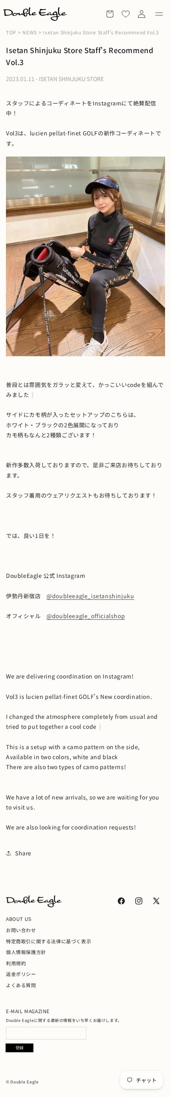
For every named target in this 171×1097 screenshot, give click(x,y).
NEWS (29, 32)
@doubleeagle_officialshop (86, 616)
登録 (19, 1047)
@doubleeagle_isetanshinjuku (90, 596)
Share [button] (23, 853)
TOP (11, 32)
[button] (159, 14)
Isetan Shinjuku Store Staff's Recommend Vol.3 (101, 32)
